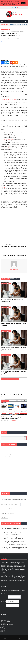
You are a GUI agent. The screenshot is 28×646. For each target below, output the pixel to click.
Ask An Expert (4, 379)
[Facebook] (2, 62)
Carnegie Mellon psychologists (8, 99)
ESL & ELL (3, 29)
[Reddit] (13, 62)
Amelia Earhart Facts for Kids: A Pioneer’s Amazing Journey (13, 348)
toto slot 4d (2, 631)
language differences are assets (9, 187)
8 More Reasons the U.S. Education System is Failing (13, 324)
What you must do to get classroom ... (14, 255)
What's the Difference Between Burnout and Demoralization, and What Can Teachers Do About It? (14, 543)
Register (5, 448)
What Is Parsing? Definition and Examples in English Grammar (13, 372)
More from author (14, 278)
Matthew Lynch (5, 38)
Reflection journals (8, 139)
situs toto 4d (2, 628)
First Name (3, 509)
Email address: (4, 504)
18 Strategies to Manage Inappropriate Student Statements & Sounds (12, 417)
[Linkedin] (8, 62)
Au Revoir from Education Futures (12, 528)
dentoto (1, 627)
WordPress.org (7, 456)
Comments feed (7, 454)
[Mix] (16, 62)
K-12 (2, 401)
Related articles (5, 278)
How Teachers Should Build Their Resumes (13, 395)
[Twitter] (5, 62)
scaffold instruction (5, 148)
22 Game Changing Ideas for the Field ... (14, 246)
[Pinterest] (11, 62)
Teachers (7, 29)
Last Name (3, 513)
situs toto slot (3, 630)
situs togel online (3, 626)
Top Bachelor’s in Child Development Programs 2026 (12, 300)
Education (3, 283)
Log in (5, 450)
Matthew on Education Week (12, 523)
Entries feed (6, 452)
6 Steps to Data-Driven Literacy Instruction (14, 532)
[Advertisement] (14, 224)
